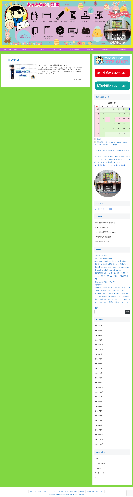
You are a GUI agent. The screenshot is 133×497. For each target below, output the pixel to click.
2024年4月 (99, 416)
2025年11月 (99, 349)
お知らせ (98, 468)
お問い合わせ (74, 491)
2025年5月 (99, 364)
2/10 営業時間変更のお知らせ (105, 232)
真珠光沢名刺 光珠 (101, 227)
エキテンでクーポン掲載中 (104, 209)
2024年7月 (99, 406)
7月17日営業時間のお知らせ (105, 223)
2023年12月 (99, 435)
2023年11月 (99, 439)
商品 (96, 477)
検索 (96, 308)
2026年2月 (99, 335)
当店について (46, 491)
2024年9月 (99, 397)
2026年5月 (99, 330)
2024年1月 (99, 430)
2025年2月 (99, 378)
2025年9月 (99, 354)
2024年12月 (99, 383)
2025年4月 (99, 368)
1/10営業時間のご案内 (103, 237)
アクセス (54, 491)
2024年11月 (99, 387)
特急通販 (82, 491)
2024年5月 (99, 411)
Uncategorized (100, 463)
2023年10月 (99, 444)
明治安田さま (100, 491)
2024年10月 (99, 392)
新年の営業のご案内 (102, 241)
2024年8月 (99, 401)
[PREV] (96, 102)
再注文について (63, 491)
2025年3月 (99, 373)
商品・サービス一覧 (35, 491)
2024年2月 (99, 425)
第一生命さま (90, 491)
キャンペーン (100, 473)
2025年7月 (99, 359)
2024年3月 (99, 420)
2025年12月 (99, 345)
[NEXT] (128, 102)
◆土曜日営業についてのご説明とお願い (109, 165)
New (96, 459)
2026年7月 (99, 326)
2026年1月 (99, 340)
